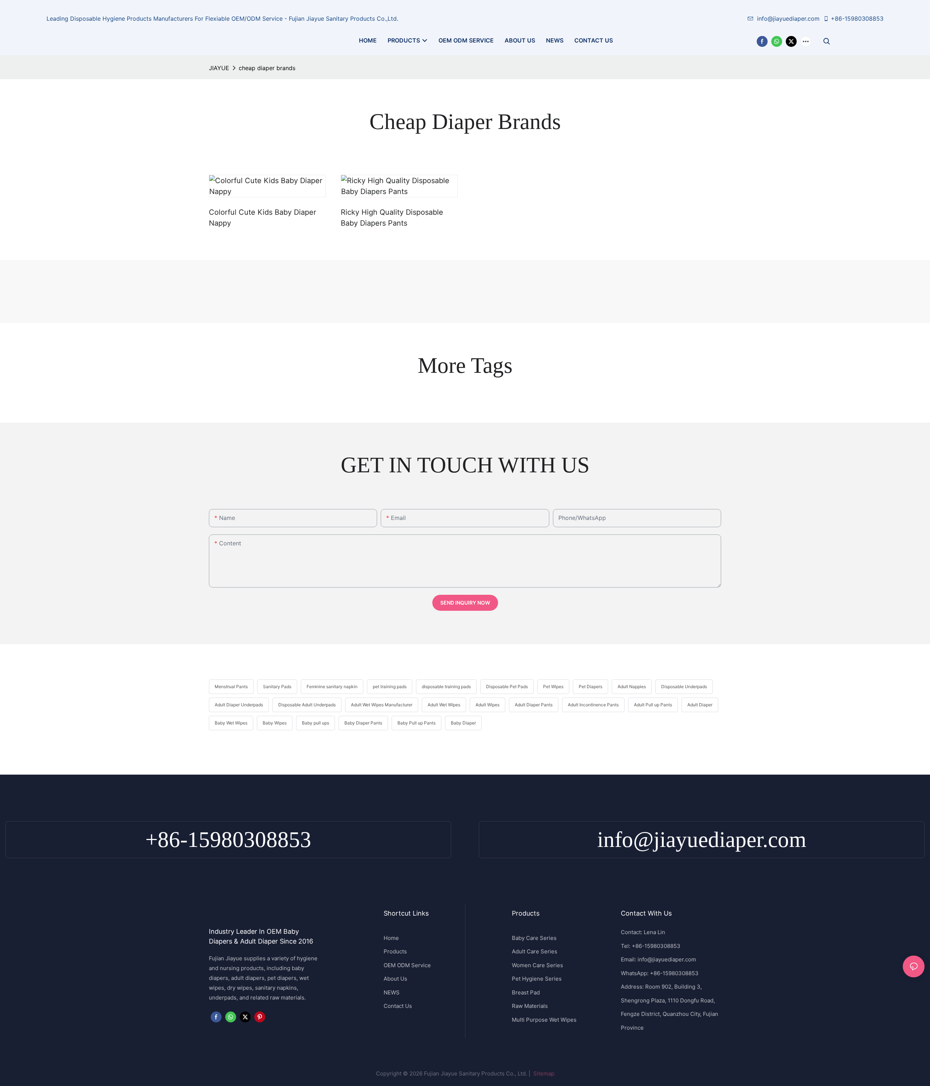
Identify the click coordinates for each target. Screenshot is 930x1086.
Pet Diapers (590, 686)
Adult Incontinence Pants (593, 704)
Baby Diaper (463, 723)
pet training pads (390, 686)
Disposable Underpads (684, 686)
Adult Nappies (632, 686)
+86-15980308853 (857, 18)
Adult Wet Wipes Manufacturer (381, 704)
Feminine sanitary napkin (332, 686)
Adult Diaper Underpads (239, 704)
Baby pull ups (315, 723)
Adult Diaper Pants (534, 704)
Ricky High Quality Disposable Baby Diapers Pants (392, 217)
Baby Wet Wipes (231, 723)
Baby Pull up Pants (416, 723)
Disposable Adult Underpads (307, 704)
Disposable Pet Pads (507, 686)
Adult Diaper (699, 704)
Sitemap (543, 1073)
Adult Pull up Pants (653, 704)
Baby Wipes (275, 723)
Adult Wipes (488, 704)
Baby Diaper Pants (363, 723)
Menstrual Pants (231, 686)
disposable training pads (446, 686)
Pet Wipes (553, 686)
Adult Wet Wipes (444, 704)
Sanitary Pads (277, 686)
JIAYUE (219, 68)
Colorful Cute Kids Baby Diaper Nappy (262, 217)
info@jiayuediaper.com (788, 18)
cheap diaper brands (267, 68)
